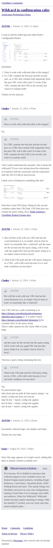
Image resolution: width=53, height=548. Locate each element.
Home (4, 528)
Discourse (18, 540)
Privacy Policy (27, 533)
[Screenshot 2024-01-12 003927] (26, 52)
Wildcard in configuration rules (25, 10)
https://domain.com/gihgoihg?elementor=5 (21, 320)
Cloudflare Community (12, 3)
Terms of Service (9, 533)
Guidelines (28, 528)
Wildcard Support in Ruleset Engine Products (25, 468)
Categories (15, 528)
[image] (26, 192)
